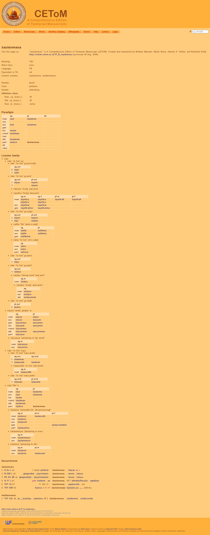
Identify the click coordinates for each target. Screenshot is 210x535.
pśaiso (17, 307)
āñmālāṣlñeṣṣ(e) (80, 481)
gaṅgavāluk (28, 473)
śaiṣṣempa (21, 328)
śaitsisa (24, 252)
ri (43, 488)
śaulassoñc (40, 416)
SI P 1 (7, 481)
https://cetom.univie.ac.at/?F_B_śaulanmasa (50, 54)
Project (7, 31)
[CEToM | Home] (105, 14)
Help (96, 31)
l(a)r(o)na (71, 488)
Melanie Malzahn (61, 529)
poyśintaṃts (43, 473)
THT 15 (8, 484)
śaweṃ (34, 221)
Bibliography (74, 31)
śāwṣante (35, 382)
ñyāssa (38, 488)
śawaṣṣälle (26, 372)
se (77, 470)
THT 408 (8, 488)
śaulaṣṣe (22, 450)
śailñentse (26, 236)
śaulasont (22, 422)
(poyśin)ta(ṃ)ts (41, 477)
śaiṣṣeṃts (38, 323)
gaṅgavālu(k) (25, 477)
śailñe (23, 230)
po (49, 481)
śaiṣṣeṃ (37, 320)
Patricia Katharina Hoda (133, 529)
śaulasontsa (23, 428)
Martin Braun (85, 529)
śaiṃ (16, 172)
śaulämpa (14, 133)
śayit (16, 170)
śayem (34, 182)
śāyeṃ (34, 185)
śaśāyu (24, 281)
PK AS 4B (9, 477)
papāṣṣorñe (73, 484)
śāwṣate (18, 382)
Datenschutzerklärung (11, 531)
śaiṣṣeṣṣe (23, 344)
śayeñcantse (27, 208)
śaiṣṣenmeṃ (39, 331)
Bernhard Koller (111, 529)
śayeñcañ (59, 199)
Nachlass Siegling (57, 31)
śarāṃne (41, 481)
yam (34, 481)
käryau (71, 470)
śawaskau (19, 359)
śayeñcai (25, 205)
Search (86, 31)
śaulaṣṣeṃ (40, 453)
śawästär (35, 362)
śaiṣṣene (20, 326)
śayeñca (25, 199)
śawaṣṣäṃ (19, 362)
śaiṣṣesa (20, 334)
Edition (17, 31)
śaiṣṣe (19, 317)
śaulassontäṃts (59, 425)
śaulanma (31, 119)
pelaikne (45, 470)
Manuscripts (29, 31)
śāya (16, 262)
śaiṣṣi (36, 317)
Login (115, 31)
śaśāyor (28, 291)
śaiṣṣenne (38, 326)
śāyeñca (25, 202)
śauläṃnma (72, 498)
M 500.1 (8, 473)
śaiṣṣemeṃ (21, 331)
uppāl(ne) (94, 481)
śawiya (17, 272)
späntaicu (38, 498)
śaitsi (23, 246)
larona (71, 473)
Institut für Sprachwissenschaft (38, 529)
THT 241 (8, 498)
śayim (17, 218)
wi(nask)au (24, 498)
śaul (12, 119)
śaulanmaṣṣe (24, 438)
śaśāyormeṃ (30, 297)
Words (42, 31)
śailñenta (42, 230)
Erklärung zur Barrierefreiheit (30, 531)
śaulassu (22, 416)
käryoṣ (80, 473)
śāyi (16, 221)
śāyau (17, 182)
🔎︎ (190, 31)
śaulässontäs (86, 498)
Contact (105, 31)
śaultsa (13, 142)
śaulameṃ (15, 139)
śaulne (13, 130)
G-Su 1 (7, 470)
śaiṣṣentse (21, 323)
